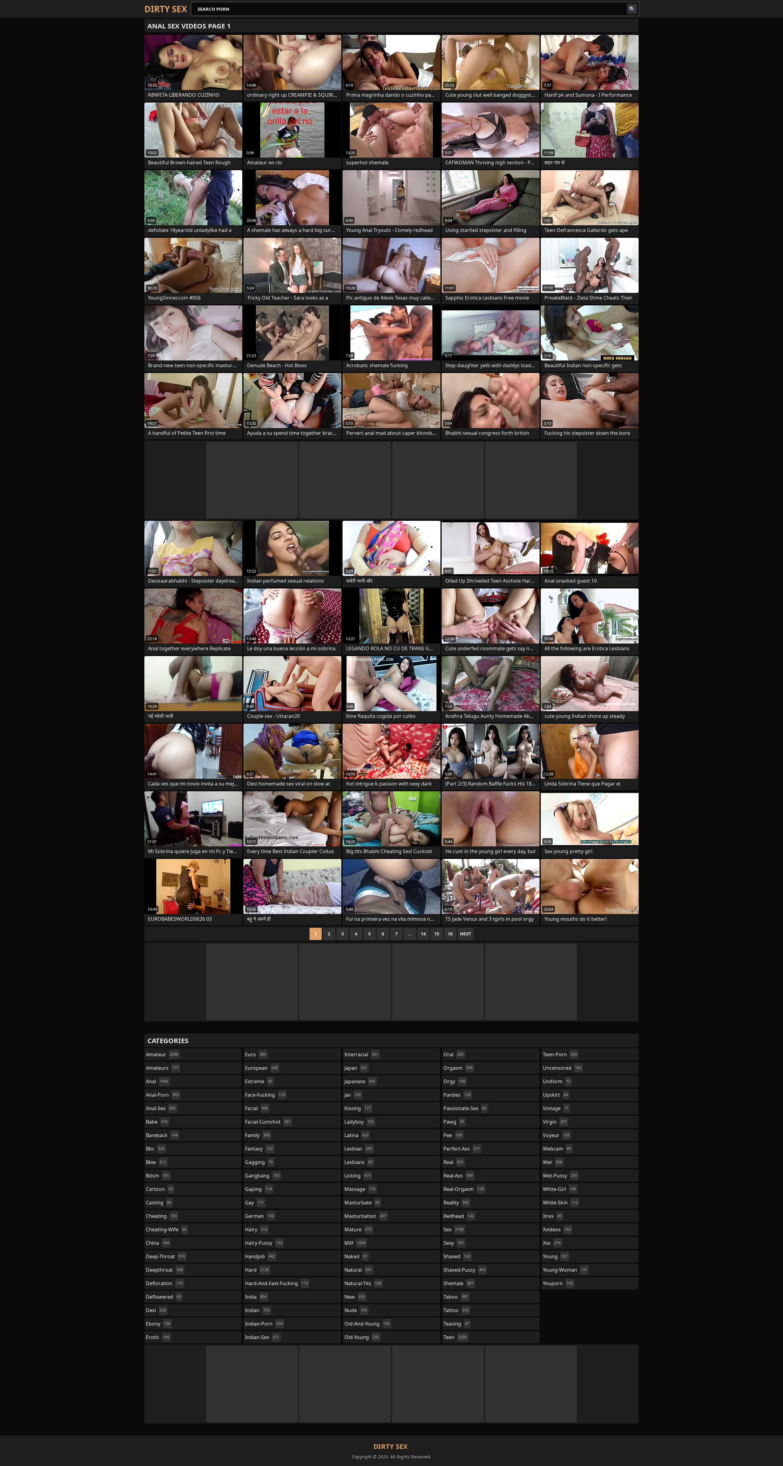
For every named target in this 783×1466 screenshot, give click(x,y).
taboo (455, 1296)
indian (257, 1310)
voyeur (556, 1135)
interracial (361, 1054)
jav (352, 1094)
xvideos (557, 1229)
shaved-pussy (464, 1269)
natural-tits (362, 1283)
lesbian (358, 1148)
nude (355, 1310)
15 (436, 934)
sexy (453, 1243)
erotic (157, 1337)
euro (255, 1054)
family (257, 1135)
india (256, 1296)
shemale (458, 1283)
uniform (556, 1081)
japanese (359, 1081)
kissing (357, 1108)
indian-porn (264, 1323)
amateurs (162, 1068)
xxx (552, 1243)
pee (452, 1135)
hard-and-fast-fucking (276, 1283)
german (259, 1216)
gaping (258, 1189)
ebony (158, 1323)
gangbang (262, 1175)
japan (355, 1068)
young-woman (565, 1269)
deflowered (163, 1296)
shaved (456, 1256)
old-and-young (367, 1323)
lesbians (358, 1162)
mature (358, 1229)
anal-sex (161, 1108)
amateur (162, 1054)
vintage (556, 1108)
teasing (456, 1323)
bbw (156, 1162)
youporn (558, 1283)
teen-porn (560, 1054)
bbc (155, 1148)
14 (423, 934)
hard (257, 1269)
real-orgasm (463, 1189)
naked (355, 1256)
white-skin (560, 1202)
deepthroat (164, 1269)
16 (450, 934)
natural (358, 1269)
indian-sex (262, 1337)
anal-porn (162, 1094)
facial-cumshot (268, 1121)
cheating (161, 1216)
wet (552, 1162)
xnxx (552, 1216)
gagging (259, 1162)
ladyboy (359, 1121)
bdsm (157, 1175)
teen (455, 1337)
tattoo (456, 1310)
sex (453, 1229)
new (354, 1296)
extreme (258, 1081)
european (261, 1068)
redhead (458, 1216)
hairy (256, 1229)
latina (356, 1135)
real (453, 1162)
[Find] (632, 9)
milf (355, 1243)
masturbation (365, 1216)
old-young (361, 1337)
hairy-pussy (263, 1243)
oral (453, 1054)
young (555, 1256)
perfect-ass (461, 1148)
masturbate (362, 1202)
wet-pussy (560, 1175)
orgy (454, 1081)
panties (457, 1094)
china (157, 1243)
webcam (557, 1148)
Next (465, 934)
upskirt (555, 1094)
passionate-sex (464, 1108)
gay (254, 1202)
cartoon (159, 1189)
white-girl (559, 1189)
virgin (555, 1121)
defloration (164, 1283)
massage (359, 1189)
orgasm (458, 1068)
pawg (453, 1121)
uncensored (562, 1068)
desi (156, 1310)
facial (256, 1108)
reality (456, 1202)
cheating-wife (166, 1229)
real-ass (458, 1175)
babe (157, 1121)
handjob (260, 1256)
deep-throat (165, 1256)
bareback (162, 1135)
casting (158, 1202)
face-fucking (265, 1094)
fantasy (259, 1148)
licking (357, 1175)
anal (157, 1081)
